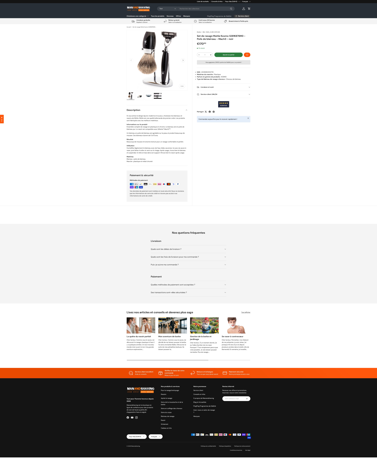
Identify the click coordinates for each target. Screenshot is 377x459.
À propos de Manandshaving (203, 398)
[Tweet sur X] (206, 112)
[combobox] (196, 8)
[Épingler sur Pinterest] (214, 112)
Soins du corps (166, 412)
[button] (249, 8)
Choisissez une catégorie (136, 16)
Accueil (129, 27)
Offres (178, 16)
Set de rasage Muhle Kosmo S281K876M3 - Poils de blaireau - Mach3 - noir (144, 27)
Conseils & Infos (217, 1)
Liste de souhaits (203, 1)
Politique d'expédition (225, 446)
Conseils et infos (199, 394)
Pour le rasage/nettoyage (170, 390)
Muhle (199, 32)
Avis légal (247, 450)
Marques (186, 16)
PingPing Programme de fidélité (219, 16)
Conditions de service (236, 450)
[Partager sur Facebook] (210, 112)
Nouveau (170, 16)
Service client (198, 390)
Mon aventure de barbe (169, 336)
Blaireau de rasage (167, 416)
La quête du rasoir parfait (139, 336)
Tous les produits (157, 16)
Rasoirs (163, 394)
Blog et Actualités (199, 402)
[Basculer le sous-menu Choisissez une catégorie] (148, 16)
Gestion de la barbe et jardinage (200, 337)
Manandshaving (135, 446)
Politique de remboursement (242, 446)
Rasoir (163, 420)
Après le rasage (166, 398)
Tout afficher (245, 312)
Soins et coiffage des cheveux (171, 408)
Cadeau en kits (166, 428)
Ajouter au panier (228, 55)
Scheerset (164, 424)
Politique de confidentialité (208, 446)
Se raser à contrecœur (232, 336)
